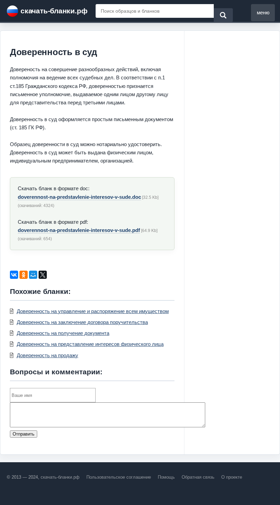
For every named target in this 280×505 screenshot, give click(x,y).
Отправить (23, 434)
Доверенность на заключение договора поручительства (82, 322)
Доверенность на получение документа (63, 333)
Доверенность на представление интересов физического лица (90, 344)
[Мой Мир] (33, 275)
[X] (43, 275)
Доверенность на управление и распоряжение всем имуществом (93, 311)
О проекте (231, 477)
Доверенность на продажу (47, 355)
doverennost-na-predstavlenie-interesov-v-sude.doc (79, 197)
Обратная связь (198, 477)
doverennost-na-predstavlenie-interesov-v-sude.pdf (79, 230)
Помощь (166, 477)
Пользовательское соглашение (118, 477)
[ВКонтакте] (14, 275)
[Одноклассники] (23, 275)
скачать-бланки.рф (53, 11)
